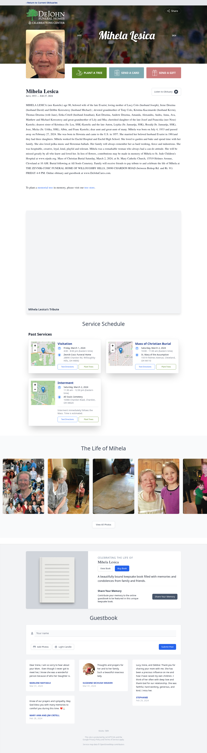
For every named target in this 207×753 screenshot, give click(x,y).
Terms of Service (112, 739)
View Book (105, 568)
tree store (89, 187)
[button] (43, 351)
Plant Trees (88, 366)
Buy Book (122, 568)
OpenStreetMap (107, 744)
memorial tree (45, 187)
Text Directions (67, 366)
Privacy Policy (95, 739)
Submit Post (167, 646)
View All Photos (103, 524)
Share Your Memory (165, 596)
